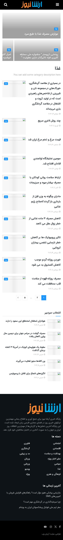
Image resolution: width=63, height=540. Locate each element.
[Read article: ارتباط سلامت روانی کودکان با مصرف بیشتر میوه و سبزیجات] (14, 183)
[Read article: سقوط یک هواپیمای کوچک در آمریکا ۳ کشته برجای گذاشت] (54, 350)
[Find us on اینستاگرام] (51, 527)
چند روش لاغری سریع (49, 121)
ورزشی (27, 464)
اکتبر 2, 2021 (55, 187)
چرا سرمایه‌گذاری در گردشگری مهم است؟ (42, 502)
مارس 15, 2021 (38, 340)
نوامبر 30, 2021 (54, 169)
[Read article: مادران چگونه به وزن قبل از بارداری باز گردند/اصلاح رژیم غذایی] (14, 202)
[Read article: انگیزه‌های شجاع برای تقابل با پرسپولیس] (54, 376)
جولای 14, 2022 (53, 114)
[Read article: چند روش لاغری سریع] (14, 126)
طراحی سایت (55, 534)
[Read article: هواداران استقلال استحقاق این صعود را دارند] (54, 324)
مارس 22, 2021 (38, 354)
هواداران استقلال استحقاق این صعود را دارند (25, 321)
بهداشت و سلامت (52, 453)
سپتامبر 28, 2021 (53, 212)
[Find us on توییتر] (55, 527)
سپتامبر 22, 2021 (53, 229)
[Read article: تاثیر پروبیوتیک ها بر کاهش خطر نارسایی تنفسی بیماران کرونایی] (14, 243)
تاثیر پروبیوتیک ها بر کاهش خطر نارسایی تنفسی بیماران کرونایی (46, 242)
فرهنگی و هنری (54, 474)
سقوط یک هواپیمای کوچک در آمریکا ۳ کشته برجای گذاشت (25, 348)
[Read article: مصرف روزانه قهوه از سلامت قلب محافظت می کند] (14, 284)
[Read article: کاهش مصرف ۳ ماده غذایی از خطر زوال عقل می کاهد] (14, 224)
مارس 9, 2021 (38, 325)
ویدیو (27, 469)
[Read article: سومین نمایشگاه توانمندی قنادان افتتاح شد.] (14, 164)
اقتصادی (57, 448)
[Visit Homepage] (31, 5)
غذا (56, 29)
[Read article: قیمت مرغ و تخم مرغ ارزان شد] (14, 145)
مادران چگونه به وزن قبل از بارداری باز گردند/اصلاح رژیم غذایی (46, 201)
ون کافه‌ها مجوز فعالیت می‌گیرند (30, 361)
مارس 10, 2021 (38, 377)
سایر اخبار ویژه (54, 458)
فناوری (27, 443)
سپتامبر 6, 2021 (54, 289)
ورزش (27, 458)
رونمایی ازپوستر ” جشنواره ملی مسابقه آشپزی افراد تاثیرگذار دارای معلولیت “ (39, 56)
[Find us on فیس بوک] (60, 527)
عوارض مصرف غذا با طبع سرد (41, 34)
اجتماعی (57, 443)
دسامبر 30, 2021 (53, 144)
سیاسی (57, 464)
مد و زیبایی (25, 453)
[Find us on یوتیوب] (45, 527)
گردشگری (25, 448)
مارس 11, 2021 (39, 365)
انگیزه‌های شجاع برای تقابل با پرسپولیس (27, 373)
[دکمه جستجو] (5, 5)
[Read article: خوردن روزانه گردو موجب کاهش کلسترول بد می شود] (14, 265)
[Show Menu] (57, 5)
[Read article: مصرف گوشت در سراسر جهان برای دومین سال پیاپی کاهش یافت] (54, 336)
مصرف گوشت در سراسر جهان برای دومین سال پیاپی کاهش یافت (24, 335)
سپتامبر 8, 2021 (53, 270)
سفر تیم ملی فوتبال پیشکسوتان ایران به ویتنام (40, 507)
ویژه (28, 474)
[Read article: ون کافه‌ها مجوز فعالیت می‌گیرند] (54, 364)
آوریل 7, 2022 (54, 126)
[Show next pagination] (18, 297)
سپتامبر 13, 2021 (53, 253)
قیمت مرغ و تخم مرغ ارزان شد (44, 140)
